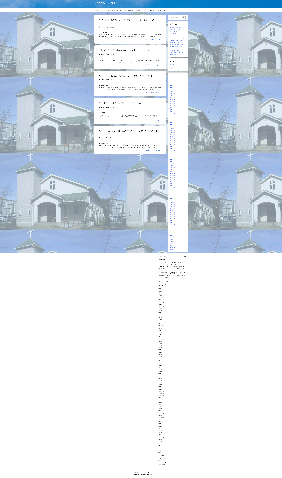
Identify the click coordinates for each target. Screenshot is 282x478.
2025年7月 (172, 105)
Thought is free (149, 474)
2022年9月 (172, 175)
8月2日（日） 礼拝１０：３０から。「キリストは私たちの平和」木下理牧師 (177, 52)
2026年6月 (172, 83)
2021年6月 (172, 206)
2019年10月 (173, 247)
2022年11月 (173, 171)
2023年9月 (172, 151)
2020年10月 (173, 223)
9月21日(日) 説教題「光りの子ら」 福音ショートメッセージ (128, 75)
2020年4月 (172, 235)
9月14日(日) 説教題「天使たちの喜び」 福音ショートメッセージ (130, 103)
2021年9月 (172, 200)
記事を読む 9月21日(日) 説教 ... (153, 92)
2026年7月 (172, 81)
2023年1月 (172, 167)
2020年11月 (173, 220)
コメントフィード (162, 462)
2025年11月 (173, 97)
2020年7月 (172, 229)
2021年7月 (172, 204)
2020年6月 (172, 231)
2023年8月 (172, 153)
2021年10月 (173, 198)
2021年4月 (172, 210)
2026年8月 (172, 79)
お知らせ (112, 27)
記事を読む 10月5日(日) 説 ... (153, 39)
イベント (172, 66)
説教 (171, 68)
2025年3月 (172, 114)
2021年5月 (172, 208)
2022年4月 (172, 186)
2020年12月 (173, 218)
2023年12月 (173, 144)
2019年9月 (172, 249)
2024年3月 (172, 138)
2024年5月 (172, 134)
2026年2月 (172, 91)
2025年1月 (172, 118)
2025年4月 (172, 112)
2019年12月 (173, 243)
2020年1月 (172, 241)
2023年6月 (172, 157)
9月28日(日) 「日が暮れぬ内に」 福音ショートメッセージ (127, 50)
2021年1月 (172, 216)
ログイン (160, 459)
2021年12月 (173, 194)
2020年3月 (172, 237)
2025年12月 (173, 95)
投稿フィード (161, 460)
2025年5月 (172, 109)
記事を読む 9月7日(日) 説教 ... (153, 150)
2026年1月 (172, 93)
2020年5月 (172, 233)
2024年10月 (173, 124)
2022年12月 (173, 169)
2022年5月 (172, 183)
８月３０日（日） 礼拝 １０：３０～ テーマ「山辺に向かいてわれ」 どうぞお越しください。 (178, 30)
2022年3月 (172, 188)
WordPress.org (162, 464)
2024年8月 (172, 128)
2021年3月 (172, 212)
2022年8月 (172, 177)
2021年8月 (172, 202)
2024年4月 (172, 136)
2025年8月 (172, 103)
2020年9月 (172, 225)
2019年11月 (173, 245)
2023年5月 (172, 159)
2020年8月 (172, 227)
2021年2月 (172, 214)
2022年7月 (172, 179)
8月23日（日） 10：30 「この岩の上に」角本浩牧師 (171, 266)
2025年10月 (173, 99)
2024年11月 (173, 122)
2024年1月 (172, 142)
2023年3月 (172, 163)
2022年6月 (172, 181)
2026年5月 (172, 85)
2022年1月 (172, 192)
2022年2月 (172, 190)
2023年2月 (172, 165)
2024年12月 (173, 120)
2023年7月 (172, 155)
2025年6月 (172, 107)
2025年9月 (172, 101)
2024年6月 (172, 132)
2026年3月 (172, 89)
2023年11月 (173, 146)
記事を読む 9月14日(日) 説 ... (153, 120)
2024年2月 (172, 140)
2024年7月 (172, 130)
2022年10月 (173, 173)
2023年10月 (173, 149)
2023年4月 (172, 161)
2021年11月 (173, 196)
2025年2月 (172, 116)
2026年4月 (172, 87)
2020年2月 (172, 239)
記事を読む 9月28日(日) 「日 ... (153, 65)
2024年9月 (172, 126)
